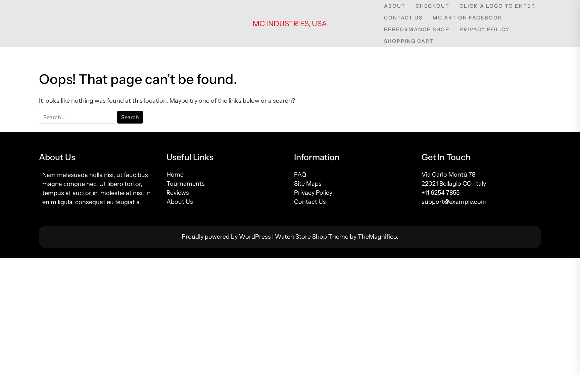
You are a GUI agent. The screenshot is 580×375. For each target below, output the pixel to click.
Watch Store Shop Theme (312, 236)
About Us (179, 201)
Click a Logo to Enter (497, 6)
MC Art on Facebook (467, 17)
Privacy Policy (485, 29)
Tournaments (185, 183)
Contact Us (403, 17)
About (394, 6)
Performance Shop (416, 29)
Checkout (432, 6)
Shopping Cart (409, 41)
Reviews (177, 192)
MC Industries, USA (290, 23)
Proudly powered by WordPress (227, 236)
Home (175, 174)
